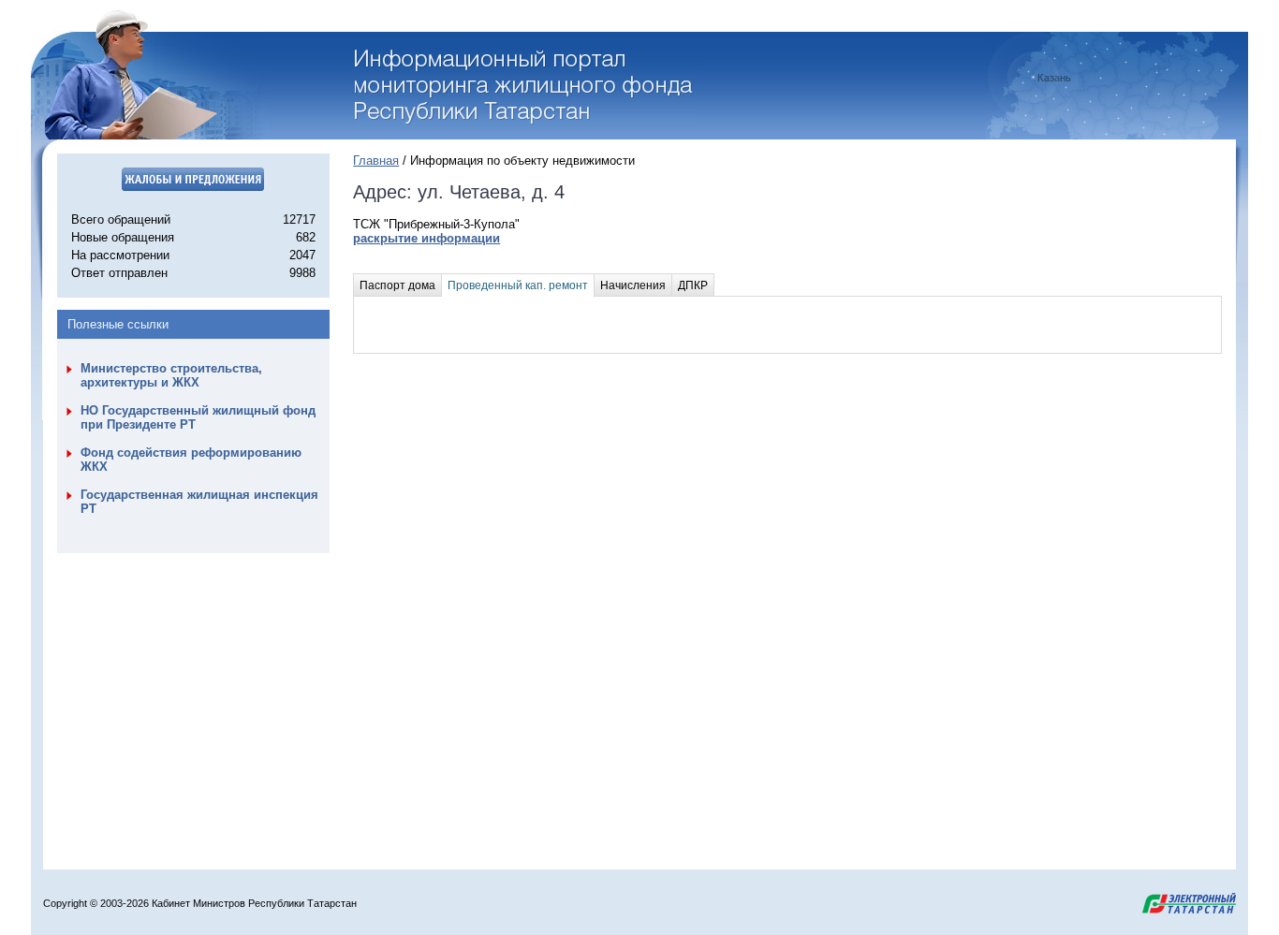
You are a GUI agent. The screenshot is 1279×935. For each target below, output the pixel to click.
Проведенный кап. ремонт (518, 285)
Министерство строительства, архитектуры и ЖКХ (171, 375)
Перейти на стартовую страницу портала (526, 87)
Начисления (633, 285)
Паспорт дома (397, 285)
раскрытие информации (426, 238)
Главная (376, 160)
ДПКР (693, 285)
